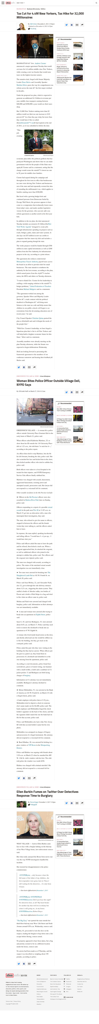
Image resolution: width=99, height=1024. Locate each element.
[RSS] (64, 991)
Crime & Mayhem (45, 376)
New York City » (62, 437)
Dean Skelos (26, 82)
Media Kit (79, 991)
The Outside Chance (55, 981)
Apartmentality (54, 986)
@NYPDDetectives (26, 900)
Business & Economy (33, 9)
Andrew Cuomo (40, 63)
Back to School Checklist (56, 979)
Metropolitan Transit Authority (27, 261)
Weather (39, 1004)
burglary (27, 675)
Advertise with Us (81, 981)
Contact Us (80, 984)
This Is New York (54, 997)
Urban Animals (40, 1002)
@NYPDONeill (36, 897)
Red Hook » (60, 426)
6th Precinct (33, 497)
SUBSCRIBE (69, 997)
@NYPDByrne (25, 875)
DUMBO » (59, 407)
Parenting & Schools (42, 991)
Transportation (40, 999)
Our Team (80, 986)
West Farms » (61, 43)
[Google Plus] (64, 986)
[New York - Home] (10, 3)
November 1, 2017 (42, 890)
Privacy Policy (17, 1001)
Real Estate (40, 997)
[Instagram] (64, 989)
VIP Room (32, 745)
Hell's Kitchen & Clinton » (64, 416)
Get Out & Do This (55, 989)
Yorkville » (60, 53)
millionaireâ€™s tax (27, 123)
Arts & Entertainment (42, 979)
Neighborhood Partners (83, 979)
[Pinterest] (64, 984)
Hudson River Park (32, 500)
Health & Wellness (41, 989)
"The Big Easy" (22, 920)
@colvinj (33, 29)
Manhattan (21, 9)
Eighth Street (40, 614)
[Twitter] (64, 979)
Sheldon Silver (22, 85)
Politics (43, 9)
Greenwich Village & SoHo (28, 376)
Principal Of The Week (56, 994)
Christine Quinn (37, 318)
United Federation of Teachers (40, 286)
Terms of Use (9, 1001)
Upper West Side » (62, 75)
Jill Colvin (33, 24)
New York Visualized (55, 984)
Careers (79, 989)
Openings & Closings (55, 991)
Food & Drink (40, 986)
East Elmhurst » (62, 64)
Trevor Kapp (34, 802)
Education (39, 984)
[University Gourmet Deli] (35, 410)
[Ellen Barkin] (35, 823)
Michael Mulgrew (30, 289)
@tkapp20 (33, 804)
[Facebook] (64, 981)
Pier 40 (35, 510)
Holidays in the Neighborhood (58, 999)
